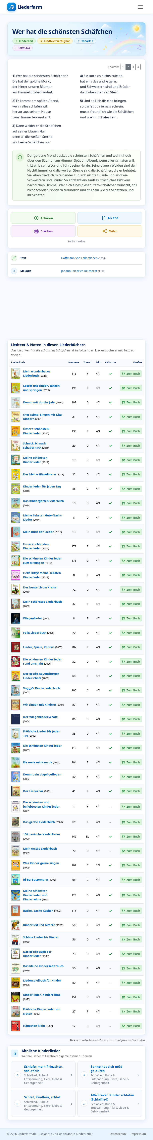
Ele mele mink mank (37, 762)
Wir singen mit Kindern (39, 704)
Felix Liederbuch (34, 632)
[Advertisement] (76, 308)
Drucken (46, 231)
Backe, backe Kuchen (38, 911)
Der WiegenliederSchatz (40, 717)
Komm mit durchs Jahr (39, 402)
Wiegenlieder (32, 618)
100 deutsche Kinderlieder (41, 834)
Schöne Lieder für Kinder (41, 937)
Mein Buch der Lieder (38, 532)
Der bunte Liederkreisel (40, 587)
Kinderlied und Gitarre (39, 925)
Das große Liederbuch (39, 822)
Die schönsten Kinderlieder (42, 746)
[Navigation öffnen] (140, 7)
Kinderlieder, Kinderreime (42, 995)
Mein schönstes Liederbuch (42, 602)
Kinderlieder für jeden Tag (42, 486)
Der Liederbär (33, 791)
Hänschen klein (34, 1026)
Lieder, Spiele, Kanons (38, 647)
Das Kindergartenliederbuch (43, 501)
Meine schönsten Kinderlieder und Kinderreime (35, 895)
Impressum (138, 1134)
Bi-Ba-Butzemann (35, 879)
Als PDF (113, 218)
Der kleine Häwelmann (39, 474)
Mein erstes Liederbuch (40, 848)
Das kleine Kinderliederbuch (43, 966)
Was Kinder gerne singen (41, 863)
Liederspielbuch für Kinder (42, 980)
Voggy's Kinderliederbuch (41, 688)
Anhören (46, 218)
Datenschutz (118, 1134)
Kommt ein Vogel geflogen (42, 774)
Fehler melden (76, 241)
